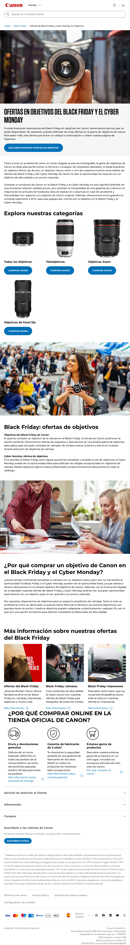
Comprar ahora (18, 270)
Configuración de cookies (19, 902)
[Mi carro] (114, 5)
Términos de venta (15, 895)
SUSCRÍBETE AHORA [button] (18, 841)
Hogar (7, 26)
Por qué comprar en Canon (99, 772)
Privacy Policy (40, 895)
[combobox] (65, 14)
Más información (14, 708)
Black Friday (20, 26)
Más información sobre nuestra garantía (61, 775)
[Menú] (123, 5)
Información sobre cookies (71, 895)
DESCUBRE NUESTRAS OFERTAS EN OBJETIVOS (33, 147)
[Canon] (13, 5)
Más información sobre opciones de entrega (22, 779)
